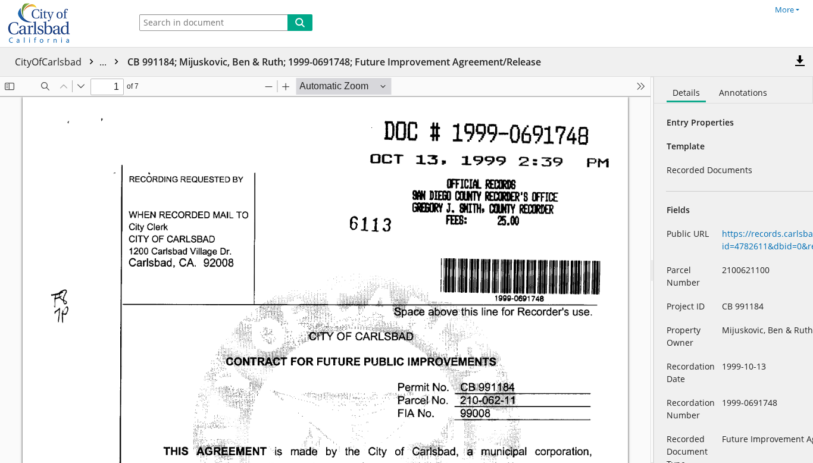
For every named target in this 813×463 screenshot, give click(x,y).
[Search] (299, 22)
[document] (733, 270)
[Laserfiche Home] (62, 23)
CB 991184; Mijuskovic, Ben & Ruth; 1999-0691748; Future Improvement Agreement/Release (334, 61)
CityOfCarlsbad (62, 61)
